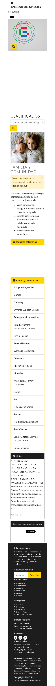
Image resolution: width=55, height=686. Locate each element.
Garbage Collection (24, 350)
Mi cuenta (13, 11)
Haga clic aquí (19, 185)
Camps (17, 294)
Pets (16, 399)
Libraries (18, 373)
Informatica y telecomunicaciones (27, 666)
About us (20, 604)
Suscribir (34, 574)
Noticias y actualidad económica (26, 645)
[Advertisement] (27, 79)
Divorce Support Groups (26, 309)
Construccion (34, 668)
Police (17, 414)
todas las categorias (26, 241)
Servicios (20, 607)
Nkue (16, 673)
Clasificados (21, 586)
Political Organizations (26, 421)
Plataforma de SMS (21, 647)
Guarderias (20, 358)
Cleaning (18, 302)
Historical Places (23, 365)
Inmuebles (20, 591)
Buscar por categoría (22, 623)
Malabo (33, 671)
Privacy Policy (22, 612)
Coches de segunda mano (24, 652)
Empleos (19, 593)
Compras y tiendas (21, 668)
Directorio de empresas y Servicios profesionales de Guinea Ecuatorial (27, 33)
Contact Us (20, 609)
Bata (38, 671)
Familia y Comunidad (26, 280)
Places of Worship (23, 406)
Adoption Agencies (24, 287)
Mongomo (34, 673)
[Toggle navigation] (12, 16)
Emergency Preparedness (27, 317)
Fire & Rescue (21, 335)
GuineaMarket (33, 680)
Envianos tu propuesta (23, 628)
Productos (20, 583)
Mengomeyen (24, 673)
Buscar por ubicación (22, 626)
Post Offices (20, 429)
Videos (19, 596)
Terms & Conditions (24, 614)
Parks (17, 391)
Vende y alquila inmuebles (24, 650)
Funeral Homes (22, 343)
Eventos (19, 588)
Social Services (21, 447)
